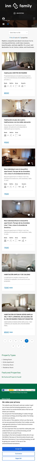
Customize (18, 453)
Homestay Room (8, 365)
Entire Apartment (8, 362)
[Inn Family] (18, 9)
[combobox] (18, 33)
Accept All (18, 449)
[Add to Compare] (32, 67)
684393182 (20, 13)
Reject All (18, 458)
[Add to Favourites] (29, 67)
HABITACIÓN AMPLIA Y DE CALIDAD (17, 274)
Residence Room (8, 367)
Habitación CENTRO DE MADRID (15, 73)
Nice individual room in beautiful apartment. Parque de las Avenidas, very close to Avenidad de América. (17, 171)
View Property (18, 66)
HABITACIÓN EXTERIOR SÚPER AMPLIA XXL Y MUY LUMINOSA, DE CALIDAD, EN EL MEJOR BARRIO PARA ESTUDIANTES (18, 317)
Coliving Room (7, 359)
